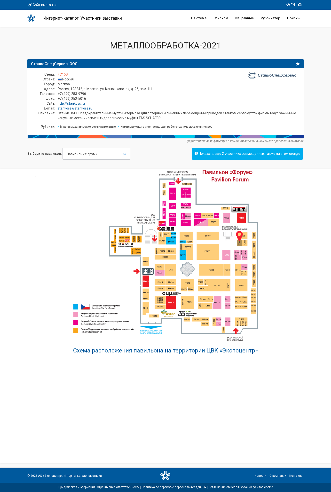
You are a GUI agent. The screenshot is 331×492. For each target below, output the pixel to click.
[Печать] (299, 5)
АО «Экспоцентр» (50, 475)
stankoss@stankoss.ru (75, 108)
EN (293, 5)
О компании (277, 475)
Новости (260, 475)
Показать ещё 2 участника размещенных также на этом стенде (249, 154)
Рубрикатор (270, 18)
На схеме (198, 18)
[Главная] (33, 18)
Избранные (244, 18)
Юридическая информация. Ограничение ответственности (99, 487)
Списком (220, 18)
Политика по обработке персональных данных (174, 487)
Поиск (292, 18)
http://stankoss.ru (71, 103)
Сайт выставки (44, 5)
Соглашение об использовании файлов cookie (240, 487)
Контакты (295, 475)
